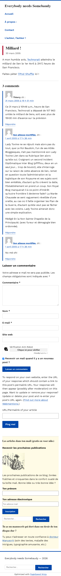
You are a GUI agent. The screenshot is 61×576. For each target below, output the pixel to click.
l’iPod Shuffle (26, 73)
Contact (9, 30)
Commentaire (11, 282)
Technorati (33, 59)
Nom (6, 311)
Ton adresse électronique (17, 499)
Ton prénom (9, 488)
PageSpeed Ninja (38, 574)
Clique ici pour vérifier (28, 350)
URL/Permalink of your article (19, 410)
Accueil (9, 13)
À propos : (11, 21)
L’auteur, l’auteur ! (15, 38)
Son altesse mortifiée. (24, 135)
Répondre (10, 124)
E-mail (7, 322)
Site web (7, 334)
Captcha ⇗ (41, 353)
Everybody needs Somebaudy (28, 5)
